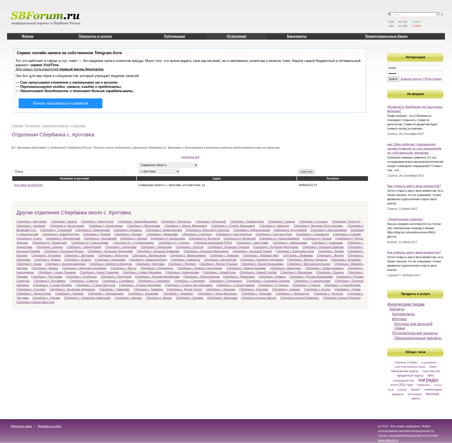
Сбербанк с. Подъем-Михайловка (157, 276)
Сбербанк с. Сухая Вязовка (342, 285)
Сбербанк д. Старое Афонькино (233, 226)
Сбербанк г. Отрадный (211, 221)
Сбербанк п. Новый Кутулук (60, 234)
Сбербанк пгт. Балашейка (168, 238)
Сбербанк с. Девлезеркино (188, 255)
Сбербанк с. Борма (331, 251)
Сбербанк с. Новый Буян (219, 272)
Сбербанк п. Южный (133, 238)
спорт (433, 366)
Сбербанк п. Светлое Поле (274, 234)
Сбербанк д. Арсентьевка (67, 226)
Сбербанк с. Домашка (224, 255)
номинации (433, 389)
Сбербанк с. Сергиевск (189, 281)
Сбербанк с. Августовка (252, 242)
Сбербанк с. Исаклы (77, 259)
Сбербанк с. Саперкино (154, 281)
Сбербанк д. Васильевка (143, 226)
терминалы (423, 384)
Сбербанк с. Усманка (286, 289)
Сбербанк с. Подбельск (81, 276)
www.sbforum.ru (388, 440)
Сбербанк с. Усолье (317, 289)
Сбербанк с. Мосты (124, 268)
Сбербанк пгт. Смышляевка (90, 242)
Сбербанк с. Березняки (156, 247)
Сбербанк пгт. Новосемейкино (279, 238)
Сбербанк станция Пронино (342, 298)
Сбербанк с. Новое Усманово (99, 272)
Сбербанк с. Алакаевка (327, 242)
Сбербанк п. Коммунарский (164, 230)
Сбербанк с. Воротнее (113, 255)
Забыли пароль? (411, 79)
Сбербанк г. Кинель (64, 221)
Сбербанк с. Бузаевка (46, 255)
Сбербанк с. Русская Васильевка (311, 276)
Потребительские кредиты (415, 333)
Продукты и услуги (95, 36)
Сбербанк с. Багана (49, 247)
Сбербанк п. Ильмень (127, 230)
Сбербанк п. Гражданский (92, 230)
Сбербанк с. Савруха (84, 281)
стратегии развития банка (409, 366)
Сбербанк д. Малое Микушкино (186, 226)
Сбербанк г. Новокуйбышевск (137, 221)
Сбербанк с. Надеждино (157, 268)
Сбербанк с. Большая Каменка (322, 247)
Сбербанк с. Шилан (159, 298)
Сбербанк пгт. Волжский (240, 238)
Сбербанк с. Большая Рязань (64, 251)
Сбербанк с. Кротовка (150, 264)
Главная (17, 125)
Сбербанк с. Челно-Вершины (217, 293)
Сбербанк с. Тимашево (114, 289)
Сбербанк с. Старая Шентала (96, 285)
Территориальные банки (386, 36)
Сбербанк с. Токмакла (148, 289)
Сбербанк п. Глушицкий (56, 230)
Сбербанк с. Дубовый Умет (261, 255)
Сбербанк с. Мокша (45, 268)
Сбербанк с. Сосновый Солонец (268, 281)
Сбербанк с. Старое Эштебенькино (189, 285)
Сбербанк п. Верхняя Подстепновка (318, 226)
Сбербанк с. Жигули (330, 255)
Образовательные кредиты (418, 338)
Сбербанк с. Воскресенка (149, 255)
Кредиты (397, 309)
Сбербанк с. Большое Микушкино (206, 251)
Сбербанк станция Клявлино (299, 298)
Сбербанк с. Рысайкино (50, 281)
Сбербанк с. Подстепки (116, 276)
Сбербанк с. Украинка (220, 289)
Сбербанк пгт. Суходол (174, 242)
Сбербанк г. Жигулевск (31, 221)
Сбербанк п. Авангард (274, 226)
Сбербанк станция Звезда (259, 298)
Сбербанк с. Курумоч (182, 264)
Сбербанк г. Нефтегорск (97, 221)
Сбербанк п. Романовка (162, 234)
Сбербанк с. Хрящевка (143, 293)
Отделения (236, 36)
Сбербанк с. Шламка (189, 298)
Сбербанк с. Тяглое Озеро (184, 289)
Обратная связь (21, 426)
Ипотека (399, 319)
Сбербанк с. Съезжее (31, 289)
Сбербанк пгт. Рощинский (49, 242)
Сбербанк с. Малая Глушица (218, 264)
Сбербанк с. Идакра (47, 259)
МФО (431, 375)
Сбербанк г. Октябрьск (176, 221)
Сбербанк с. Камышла (185, 259)
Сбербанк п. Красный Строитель (208, 230)
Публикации (174, 36)
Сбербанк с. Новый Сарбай (258, 272)
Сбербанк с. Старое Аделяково (140, 285)
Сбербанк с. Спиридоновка (312, 281)
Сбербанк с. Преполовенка (201, 276)
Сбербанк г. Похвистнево (247, 221)
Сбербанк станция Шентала (35, 302)
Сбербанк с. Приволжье (239, 276)
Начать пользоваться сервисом (60, 103)
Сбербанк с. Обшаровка (296, 272)
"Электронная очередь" (405, 219)
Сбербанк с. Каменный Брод (148, 259)
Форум (27, 36)
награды (428, 380)
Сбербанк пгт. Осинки (317, 238)
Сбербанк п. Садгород (197, 234)
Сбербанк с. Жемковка (298, 255)
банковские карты (405, 371)
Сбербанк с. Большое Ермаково (158, 251)
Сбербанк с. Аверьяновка (290, 242)
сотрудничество (403, 380)
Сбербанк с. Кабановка (110, 259)
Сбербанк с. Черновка (256, 293)
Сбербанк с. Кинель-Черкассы (307, 259)
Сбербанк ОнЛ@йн (406, 362)
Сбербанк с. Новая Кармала (324, 268)
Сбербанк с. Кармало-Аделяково (262, 259)
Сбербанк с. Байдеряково (84, 247)
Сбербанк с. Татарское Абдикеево (72, 289)
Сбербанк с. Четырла (328, 293)
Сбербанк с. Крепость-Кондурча (110, 264)
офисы (415, 398)
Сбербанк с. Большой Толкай (252, 251)
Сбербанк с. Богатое (190, 247)
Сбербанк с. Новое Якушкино (142, 272)
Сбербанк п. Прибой (97, 234)
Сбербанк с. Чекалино (178, 293)
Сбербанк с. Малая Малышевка (262, 264)
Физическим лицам (405, 304)
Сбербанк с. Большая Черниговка (110, 251)
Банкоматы (297, 36)
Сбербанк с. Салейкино (118, 281)
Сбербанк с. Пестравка (46, 276)
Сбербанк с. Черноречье (292, 293)
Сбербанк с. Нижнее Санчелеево (199, 268)
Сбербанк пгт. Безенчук (204, 238)
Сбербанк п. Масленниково (329, 230)
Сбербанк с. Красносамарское (65, 264)
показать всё (190, 157)
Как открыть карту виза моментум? (414, 186)
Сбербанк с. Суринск (306, 285)
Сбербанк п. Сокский (347, 234)
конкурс (402, 389)
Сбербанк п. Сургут (29, 238)
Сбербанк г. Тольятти (346, 221)
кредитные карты (410, 375)
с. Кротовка (77, 125)
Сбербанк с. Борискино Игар (295, 251)
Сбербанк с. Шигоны (128, 298)
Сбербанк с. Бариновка (121, 247)
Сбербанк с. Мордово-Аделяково (84, 268)
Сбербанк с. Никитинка (285, 268)
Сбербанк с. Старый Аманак (235, 285)
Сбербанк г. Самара (281, 221)
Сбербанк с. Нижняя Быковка (246, 268)
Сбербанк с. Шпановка (222, 298)
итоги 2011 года (402, 384)
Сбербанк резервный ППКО (213, 242)
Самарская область (55, 125)
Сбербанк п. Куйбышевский (251, 230)
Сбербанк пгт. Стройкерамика (133, 242)
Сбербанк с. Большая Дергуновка (275, 247)
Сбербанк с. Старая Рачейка (52, 285)
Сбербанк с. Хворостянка (33, 293)
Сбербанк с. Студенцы (273, 285)
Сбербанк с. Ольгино (330, 272)
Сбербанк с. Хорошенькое (106, 293)
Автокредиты (403, 314)
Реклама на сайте (49, 426)
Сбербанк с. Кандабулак (220, 259)
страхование (429, 362)
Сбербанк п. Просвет (128, 234)
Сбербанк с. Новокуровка (182, 272)
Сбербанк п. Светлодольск (234, 234)
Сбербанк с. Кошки (29, 264)
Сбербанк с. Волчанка (79, 255)
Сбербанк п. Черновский (100, 238)
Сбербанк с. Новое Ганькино (57, 272)
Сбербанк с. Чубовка (46, 298)
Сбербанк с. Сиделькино (225, 281)
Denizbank (415, 394)
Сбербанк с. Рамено (272, 276)
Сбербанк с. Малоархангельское (309, 264)
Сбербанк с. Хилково (69, 293)
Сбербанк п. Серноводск (312, 234)
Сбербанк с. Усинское (253, 289)
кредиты (398, 394)
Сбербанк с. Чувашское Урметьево (87, 298)
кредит (415, 389)
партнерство (431, 371)
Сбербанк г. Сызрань (313, 221)
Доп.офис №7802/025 (28, 185)
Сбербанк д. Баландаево (106, 226)
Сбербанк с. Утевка (348, 289)
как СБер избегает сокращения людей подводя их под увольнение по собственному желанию (414, 148)
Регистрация (433, 79)
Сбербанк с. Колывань (346, 259)
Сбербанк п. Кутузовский (290, 230)
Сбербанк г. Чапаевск (30, 226)
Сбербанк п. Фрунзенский (63, 238)
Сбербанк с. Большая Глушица (228, 247)
